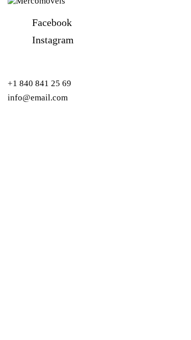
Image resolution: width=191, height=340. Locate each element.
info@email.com (38, 97)
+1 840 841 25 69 (39, 83)
